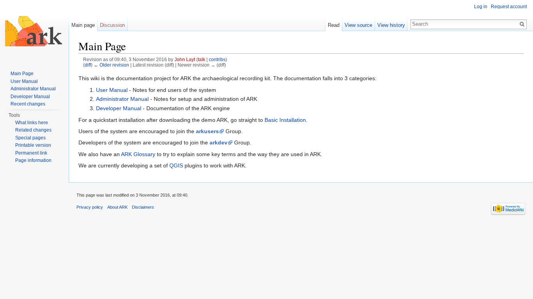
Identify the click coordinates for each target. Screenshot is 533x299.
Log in (480, 6)
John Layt (184, 59)
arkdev (218, 142)
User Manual (112, 90)
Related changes (33, 130)
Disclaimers (143, 207)
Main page (83, 25)
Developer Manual (118, 108)
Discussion (112, 25)
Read (333, 25)
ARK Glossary (138, 154)
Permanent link (31, 153)
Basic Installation (285, 120)
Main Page (22, 73)
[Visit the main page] (34, 31)
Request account (509, 6)
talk (201, 59)
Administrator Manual (122, 99)
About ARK (117, 207)
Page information (33, 160)
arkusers (207, 131)
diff (88, 64)
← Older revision (111, 64)
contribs (217, 59)
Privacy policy (89, 207)
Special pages (30, 138)
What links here (31, 122)
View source (358, 25)
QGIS (176, 165)
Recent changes (28, 104)
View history (391, 25)
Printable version (33, 145)
